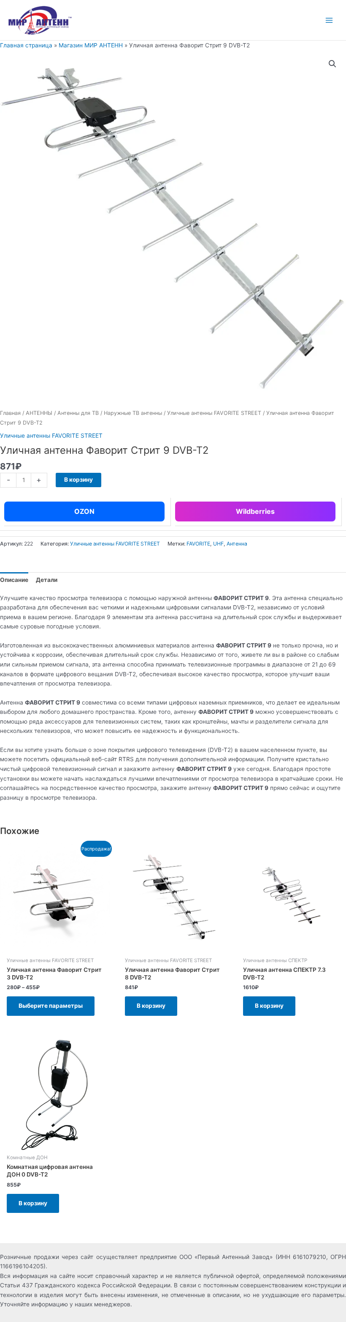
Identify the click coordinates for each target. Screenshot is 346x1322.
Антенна (237, 543)
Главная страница (26, 45)
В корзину (78, 479)
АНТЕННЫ (39, 413)
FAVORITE (198, 543)
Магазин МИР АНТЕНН (91, 45)
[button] (332, 63)
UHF (218, 543)
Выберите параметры (51, 1005)
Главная (10, 413)
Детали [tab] (46, 579)
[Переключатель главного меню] (329, 20)
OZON (84, 511)
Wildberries (255, 511)
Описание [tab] (14, 579)
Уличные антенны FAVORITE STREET (214, 413)
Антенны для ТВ (78, 413)
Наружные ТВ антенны (133, 413)
